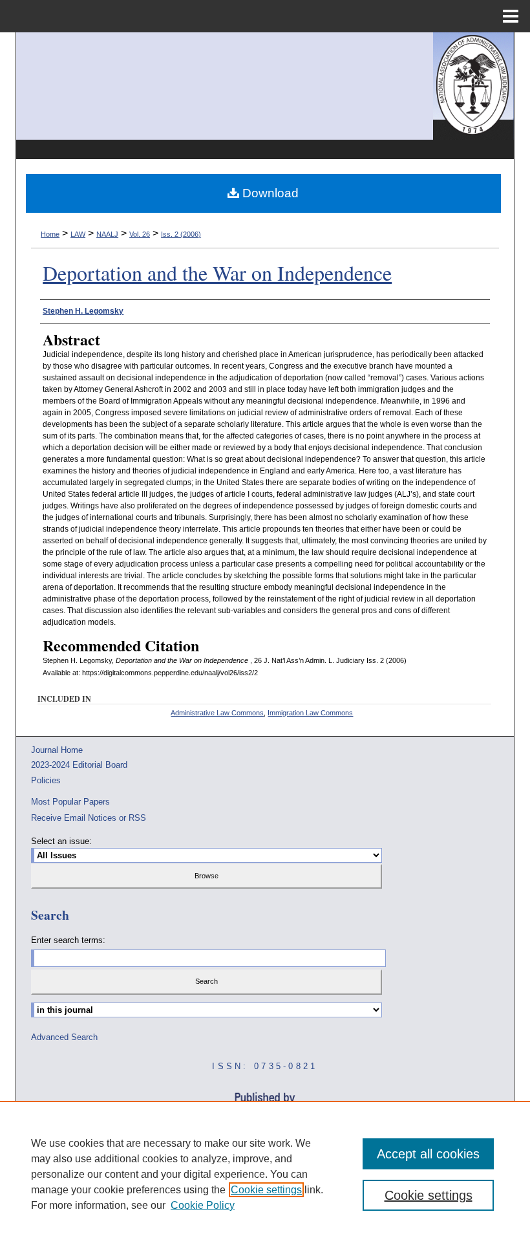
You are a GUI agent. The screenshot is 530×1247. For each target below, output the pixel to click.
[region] (265, 1174)
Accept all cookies (428, 1154)
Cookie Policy (203, 1205)
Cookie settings (266, 1189)
